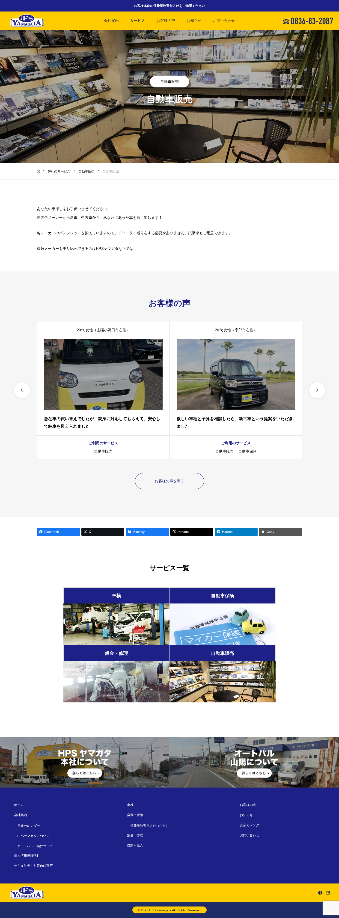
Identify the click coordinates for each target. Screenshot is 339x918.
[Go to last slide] (22, 390)
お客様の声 (166, 21)
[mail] (328, 893)
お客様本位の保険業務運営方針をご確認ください (169, 6)
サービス (137, 21)
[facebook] (320, 893)
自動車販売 (169, 82)
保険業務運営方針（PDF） (149, 826)
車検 (130, 805)
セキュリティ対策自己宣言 (33, 865)
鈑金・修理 (135, 835)
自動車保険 (247, 451)
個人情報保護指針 (27, 855)
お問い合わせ (224, 21)
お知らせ (194, 21)
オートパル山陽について (35, 846)
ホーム (19, 805)
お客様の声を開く (169, 481)
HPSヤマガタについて (33, 836)
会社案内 (111, 21)
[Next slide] (317, 390)
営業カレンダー (28, 826)
